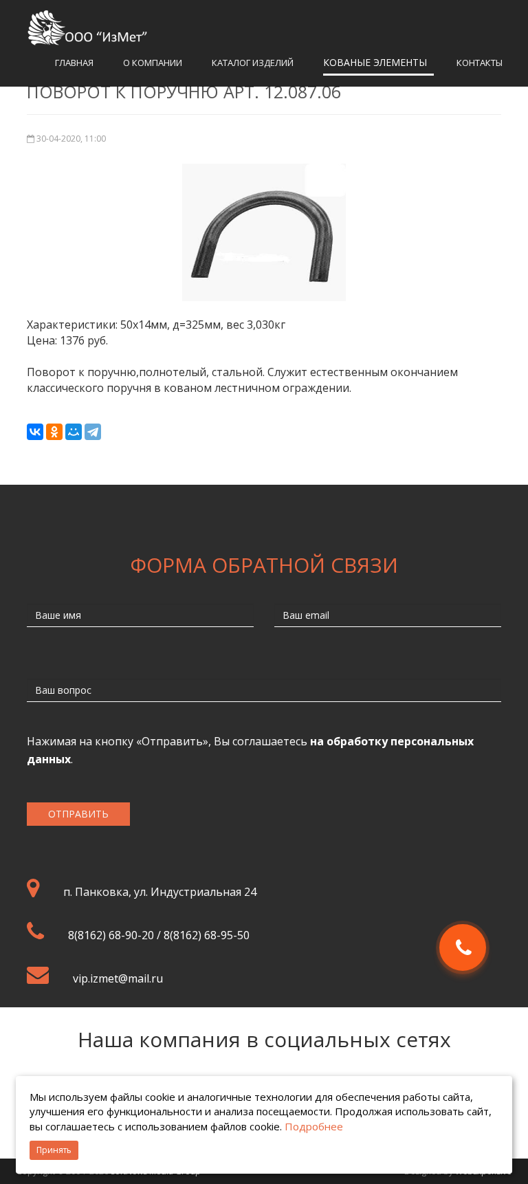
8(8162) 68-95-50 (207, 935)
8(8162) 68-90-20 (111, 935)
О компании (152, 62)
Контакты (479, 62)
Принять (54, 1150)
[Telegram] (93, 432)
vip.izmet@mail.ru (118, 978)
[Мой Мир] (73, 432)
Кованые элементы (375, 62)
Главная (74, 62)
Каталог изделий (253, 62)
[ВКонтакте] (35, 432)
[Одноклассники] (54, 432)
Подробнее (314, 1126)
